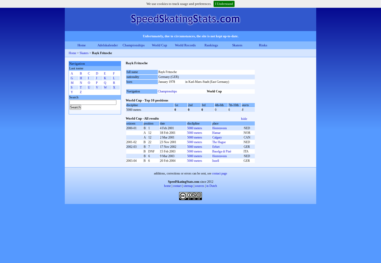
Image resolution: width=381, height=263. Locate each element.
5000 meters (194, 128)
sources (199, 186)
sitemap (188, 186)
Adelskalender (107, 45)
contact (177, 186)
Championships (134, 45)
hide (244, 119)
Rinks (263, 45)
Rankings (211, 45)
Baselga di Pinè (221, 151)
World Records (185, 45)
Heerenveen (219, 128)
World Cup (159, 45)
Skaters (237, 45)
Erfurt (216, 147)
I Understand (224, 4)
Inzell (215, 161)
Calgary (217, 137)
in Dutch (211, 186)
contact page (219, 173)
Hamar (216, 133)
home (167, 186)
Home (81, 45)
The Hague (219, 142)
